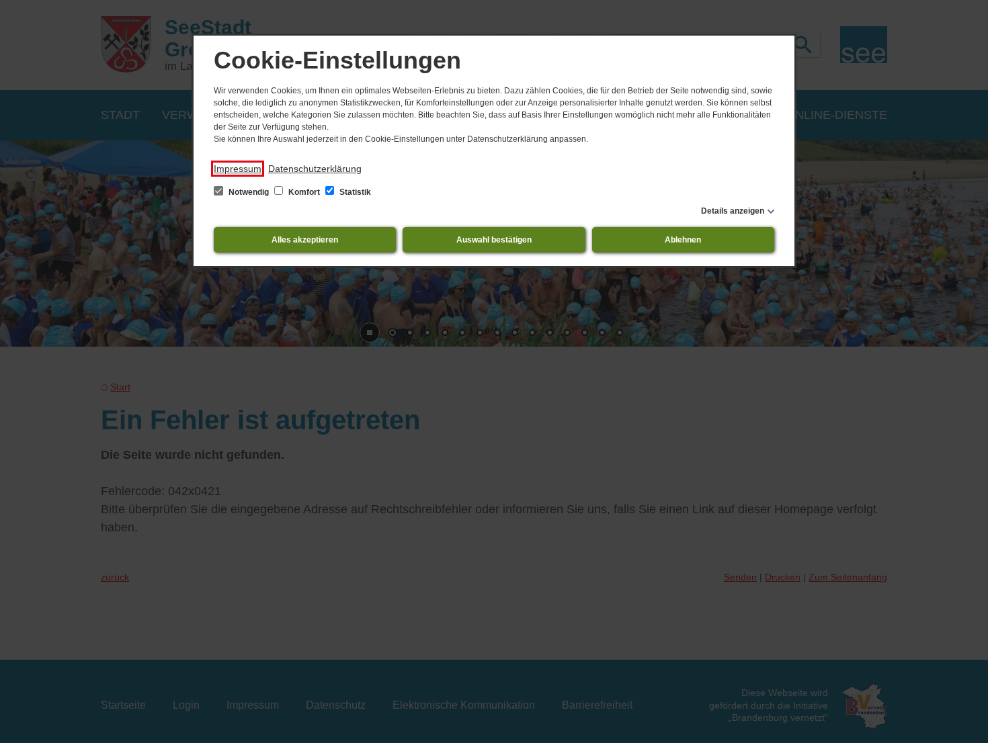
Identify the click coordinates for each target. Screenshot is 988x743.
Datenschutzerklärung (315, 168)
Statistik (354, 192)
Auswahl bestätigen (494, 240)
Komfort (304, 192)
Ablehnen (683, 240)
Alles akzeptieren (305, 240)
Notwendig (249, 192)
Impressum (237, 168)
